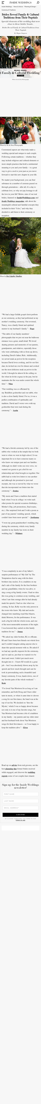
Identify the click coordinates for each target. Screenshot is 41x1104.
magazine (20, 201)
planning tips (11, 768)
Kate (4, 683)
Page (32, 328)
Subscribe (20, 815)
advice (14, 765)
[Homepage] (20, 2)
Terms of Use (20, 820)
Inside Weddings (9, 201)
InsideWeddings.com (26, 197)
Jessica (16, 490)
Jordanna (34, 517)
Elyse (25, 727)
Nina (11, 383)
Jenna (20, 631)
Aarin (15, 410)
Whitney (19, 533)
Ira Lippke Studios (14, 276)
